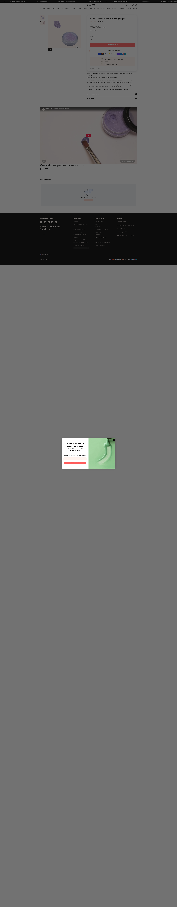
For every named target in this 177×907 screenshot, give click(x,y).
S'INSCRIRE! (75, 463)
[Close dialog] (114, 440)
